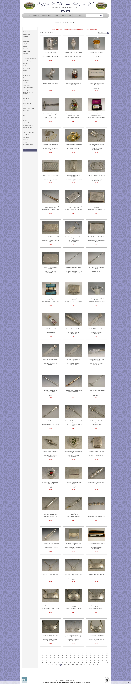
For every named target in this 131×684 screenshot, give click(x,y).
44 (82, 655)
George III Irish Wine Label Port (96, 574)
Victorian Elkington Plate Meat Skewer (96, 268)
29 (90, 653)
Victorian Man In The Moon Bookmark (73, 360)
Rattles (24, 100)
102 (49, 664)
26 (78, 653)
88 (54, 662)
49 (102, 655)
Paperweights (26, 90)
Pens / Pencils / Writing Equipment (28, 93)
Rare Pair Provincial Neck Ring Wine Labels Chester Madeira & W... (73, 636)
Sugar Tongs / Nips (27, 127)
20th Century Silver (27, 31)
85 (42, 662)
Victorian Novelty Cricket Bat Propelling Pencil (73, 513)
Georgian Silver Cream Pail (96, 52)
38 (58, 655)
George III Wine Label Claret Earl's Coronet (73, 605)
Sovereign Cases (27, 122)
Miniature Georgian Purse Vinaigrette (73, 298)
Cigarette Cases (26, 51)
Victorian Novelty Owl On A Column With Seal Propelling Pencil (50, 513)
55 (58, 657)
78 (82, 660)
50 (106, 655)
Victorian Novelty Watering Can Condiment (96, 298)
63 (90, 657)
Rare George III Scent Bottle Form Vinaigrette (73, 237)
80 (90, 660)
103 (53, 664)
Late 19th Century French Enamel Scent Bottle (51, 329)
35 (46, 655)
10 (82, 651)
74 (66, 660)
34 (42, 655)
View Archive (29, 150)
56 (62, 657)
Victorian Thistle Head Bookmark (96, 328)
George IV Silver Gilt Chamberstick (73, 144)
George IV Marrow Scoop (51, 420)
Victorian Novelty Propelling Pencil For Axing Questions (73, 421)
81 (94, 660)
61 (82, 657)
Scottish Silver (26, 113)
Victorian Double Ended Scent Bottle (73, 329)
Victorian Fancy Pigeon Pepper (50, 83)
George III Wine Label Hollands (96, 635)
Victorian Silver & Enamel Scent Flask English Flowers (73, 114)
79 (86, 660)
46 (90, 655)
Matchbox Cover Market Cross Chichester (96, 206)
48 (98, 655)
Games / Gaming (27, 60)
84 (106, 660)
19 (50, 653)
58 (70, 657)
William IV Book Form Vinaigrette (51, 175)
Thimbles (25, 130)
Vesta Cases (26, 137)
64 (94, 657)
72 (58, 660)
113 (93, 664)
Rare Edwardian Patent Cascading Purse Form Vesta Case (73, 206)
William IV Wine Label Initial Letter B (50, 574)
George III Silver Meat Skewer (73, 267)
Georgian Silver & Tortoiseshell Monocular (73, 84)
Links (57, 15)
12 (90, 651)
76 (74, 660)
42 (74, 655)
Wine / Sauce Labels (28, 144)
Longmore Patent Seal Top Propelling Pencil (50, 391)
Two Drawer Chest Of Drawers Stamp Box (73, 544)
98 (94, 662)
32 (102, 653)
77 (78, 660)
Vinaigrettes (25, 139)
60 (78, 657)
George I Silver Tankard (50, 52)
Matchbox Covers (27, 73)
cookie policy (87, 682)
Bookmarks (25, 36)
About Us (36, 15)
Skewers (25, 120)
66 (102, 657)
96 (86, 662)
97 (90, 662)
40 (66, 655)
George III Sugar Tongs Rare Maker (50, 543)
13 (94, 651)
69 (46, 660)
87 (50, 662)
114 (97, 664)
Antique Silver (47, 15)
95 (82, 662)
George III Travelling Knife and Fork (96, 543)
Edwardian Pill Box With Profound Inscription (51, 268)
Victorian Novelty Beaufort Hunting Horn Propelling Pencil (50, 206)
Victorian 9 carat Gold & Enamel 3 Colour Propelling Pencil (73, 391)
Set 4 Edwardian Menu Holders (96, 513)
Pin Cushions (26, 98)
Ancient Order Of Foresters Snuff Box (51, 237)
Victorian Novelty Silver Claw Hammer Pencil (96, 421)
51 (42, 657)
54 (54, 657)
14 (98, 651)
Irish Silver (25, 65)
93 (74, 662)
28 (86, 653)
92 (70, 662)
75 (70, 660)
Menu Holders (26, 77)
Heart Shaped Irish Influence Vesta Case (73, 452)
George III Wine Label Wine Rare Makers (96, 605)
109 (77, 664)
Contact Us (78, 15)
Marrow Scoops (26, 68)
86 (46, 662)
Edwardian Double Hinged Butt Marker (50, 145)
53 (50, 657)
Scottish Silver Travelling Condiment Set (96, 483)
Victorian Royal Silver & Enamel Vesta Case (96, 84)
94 (78, 662)
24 (70, 653)
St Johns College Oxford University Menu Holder (50, 483)
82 (98, 660)
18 (46, 653)
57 (66, 657)
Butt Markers (26, 41)
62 (86, 657)
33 (106, 653)
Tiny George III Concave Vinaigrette (96, 175)
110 (81, 664)
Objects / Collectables (28, 87)
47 (94, 655)
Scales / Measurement (28, 108)
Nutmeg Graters (26, 85)
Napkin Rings (26, 82)
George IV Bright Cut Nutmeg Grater (73, 483)
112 (89, 664)
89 (58, 662)
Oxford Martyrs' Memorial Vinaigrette (73, 176)
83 (102, 660)
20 (54, 653)
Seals (24, 115)
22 (62, 653)
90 (62, 662)
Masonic (25, 70)
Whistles (25, 142)
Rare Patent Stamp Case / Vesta (96, 451)
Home (28, 15)
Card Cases (25, 46)
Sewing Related (26, 117)
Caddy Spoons (26, 43)
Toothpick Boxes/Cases (28, 132)
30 (94, 653)
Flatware (25, 56)
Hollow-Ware (26, 63)
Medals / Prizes (26, 75)
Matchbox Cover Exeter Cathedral (96, 236)
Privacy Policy (69, 680)
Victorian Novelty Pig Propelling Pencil (50, 452)
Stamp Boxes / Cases (28, 125)
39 (62, 655)
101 (107, 662)
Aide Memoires (26, 34)
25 (74, 653)
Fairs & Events (66, 15)
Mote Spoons (26, 80)
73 (62, 660)
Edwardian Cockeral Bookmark (50, 359)
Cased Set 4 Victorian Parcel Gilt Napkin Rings (51, 298)
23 (66, 653)
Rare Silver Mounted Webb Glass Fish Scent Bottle (96, 360)
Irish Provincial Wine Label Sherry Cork (51, 636)
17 (42, 653)
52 (46, 657)
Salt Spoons (25, 105)
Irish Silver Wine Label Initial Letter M (73, 575)
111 (85, 664)
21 (58, 653)
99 (98, 662)
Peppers (25, 96)
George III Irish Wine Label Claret (51, 605)
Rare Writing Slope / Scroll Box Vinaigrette (96, 145)
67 (106, 657)
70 (50, 660)
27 (82, 653)
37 (54, 655)
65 (98, 657)
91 (66, 662)
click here (95, 29)
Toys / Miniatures (27, 134)
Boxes (24, 39)
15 (102, 651)
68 (42, 660)
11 (86, 651)
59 (74, 657)
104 (57, 664)
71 (54, 660)
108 (73, 664)
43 (78, 655)
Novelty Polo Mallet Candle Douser (96, 390)
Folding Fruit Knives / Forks (29, 58)
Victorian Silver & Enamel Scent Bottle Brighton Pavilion (96, 114)
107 (69, 664)
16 (106, 651)
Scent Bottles (26, 110)
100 (103, 662)
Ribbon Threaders (27, 103)
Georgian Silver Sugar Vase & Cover (73, 52)
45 (86, 655)
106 (65, 664)
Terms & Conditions (60, 680)
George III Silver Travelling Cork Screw (50, 114)
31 (98, 653)
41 (70, 655)
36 (50, 655)
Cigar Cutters (26, 48)
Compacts (25, 53)
